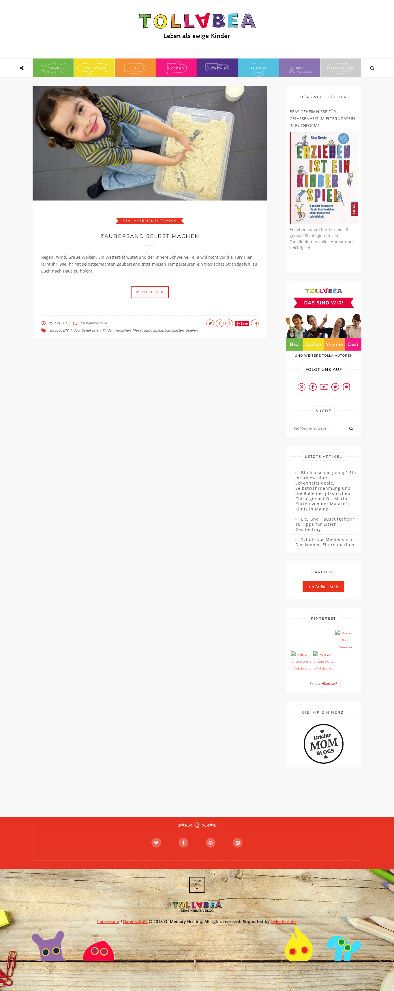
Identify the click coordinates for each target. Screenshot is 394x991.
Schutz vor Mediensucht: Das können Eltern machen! (325, 542)
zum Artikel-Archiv (323, 586)
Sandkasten (174, 330)
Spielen (192, 330)
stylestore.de (283, 921)
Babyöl (55, 330)
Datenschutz (340, 68)
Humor (258, 68)
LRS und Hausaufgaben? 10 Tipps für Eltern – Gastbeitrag (324, 524)
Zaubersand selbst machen (150, 236)
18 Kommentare (93, 323)
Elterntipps (94, 68)
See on (316, 683)
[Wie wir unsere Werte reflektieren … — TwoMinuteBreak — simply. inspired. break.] (301, 661)
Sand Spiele (153, 330)
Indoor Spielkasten (85, 330)
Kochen (176, 68)
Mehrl (137, 330)
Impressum (108, 921)
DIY (135, 68)
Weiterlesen (150, 292)
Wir (299, 68)
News (53, 68)
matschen (123, 330)
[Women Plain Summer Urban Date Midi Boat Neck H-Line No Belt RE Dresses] (345, 640)
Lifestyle (217, 68)
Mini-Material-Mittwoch (150, 220)
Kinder (107, 330)
